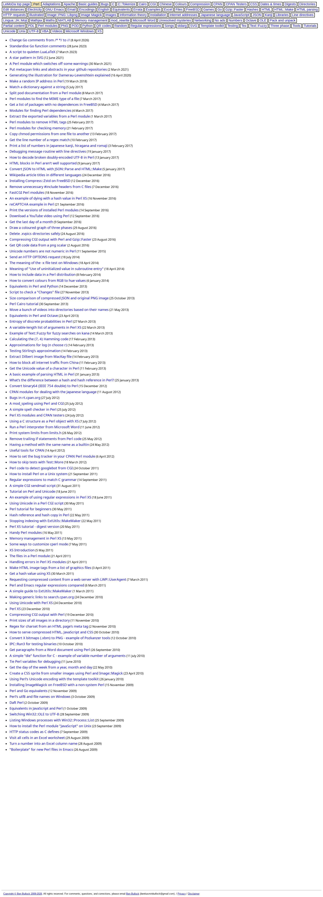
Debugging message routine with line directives (48, 151)
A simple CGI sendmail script (33, 485)
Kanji (268, 15)
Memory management (91, 20)
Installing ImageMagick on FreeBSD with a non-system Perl (57, 684)
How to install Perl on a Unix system (38, 473)
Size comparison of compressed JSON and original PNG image (59, 298)
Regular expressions (145, 26)
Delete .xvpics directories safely (35, 233)
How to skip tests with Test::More (36, 462)
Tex (244, 26)
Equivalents (121, 9)
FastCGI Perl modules (27, 192)
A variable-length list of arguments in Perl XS (45, 327)
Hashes (252, 9)
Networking (202, 20)
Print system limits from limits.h (35, 432)
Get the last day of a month (31, 221)
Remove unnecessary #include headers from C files (50, 186)
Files (179, 9)
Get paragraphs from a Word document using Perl (50, 649)
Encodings (87, 9)
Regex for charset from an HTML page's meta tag (49, 626)
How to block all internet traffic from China (44, 362)
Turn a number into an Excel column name (43, 743)
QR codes (103, 26)
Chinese (165, 4)
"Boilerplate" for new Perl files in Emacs (41, 749)
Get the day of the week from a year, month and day (51, 667)
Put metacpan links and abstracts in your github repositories (58, 69)
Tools (296, 26)
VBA (45, 31)
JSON (257, 15)
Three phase (279, 26)
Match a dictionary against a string (37, 86)
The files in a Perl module (30, 555)
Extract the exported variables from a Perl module (50, 116)
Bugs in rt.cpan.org (25, 397)
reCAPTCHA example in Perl (32, 204)
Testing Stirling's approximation (35, 350)
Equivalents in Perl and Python (34, 286)
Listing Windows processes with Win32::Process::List (52, 720)
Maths (50, 20)
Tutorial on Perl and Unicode (32, 491)
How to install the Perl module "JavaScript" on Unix (50, 725)
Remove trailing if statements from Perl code (45, 438)
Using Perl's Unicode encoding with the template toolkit (54, 679)
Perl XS (15, 608)
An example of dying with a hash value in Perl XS (48, 198)
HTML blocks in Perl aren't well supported (43, 163)
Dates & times (270, 4)
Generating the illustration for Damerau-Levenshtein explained (60, 75)
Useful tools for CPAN (27, 450)
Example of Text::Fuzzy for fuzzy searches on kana (49, 333)
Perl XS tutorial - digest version (34, 526)
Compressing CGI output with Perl (37, 614)
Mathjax (36, 20)
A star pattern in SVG (26, 57)
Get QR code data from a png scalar (38, 245)
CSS (253, 4)
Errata (137, 9)
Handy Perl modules (26, 532)
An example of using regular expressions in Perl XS (50, 497)
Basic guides (88, 4)
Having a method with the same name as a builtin (49, 444)
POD (75, 26)
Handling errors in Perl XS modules (38, 561)
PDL (31, 26)
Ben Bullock (132, 893)
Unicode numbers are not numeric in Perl (43, 251)
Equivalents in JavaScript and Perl (36, 708)
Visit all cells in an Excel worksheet (37, 737)
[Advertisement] (73, 764)
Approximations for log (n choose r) (38, 344)
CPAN (217, 4)
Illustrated (36, 15)
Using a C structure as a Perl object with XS (44, 421)
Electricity (34, 9)
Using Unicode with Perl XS (31, 602)
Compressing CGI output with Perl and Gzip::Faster (50, 239)
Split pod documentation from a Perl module (45, 92)
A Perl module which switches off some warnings (49, 63)
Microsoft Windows (80, 31)
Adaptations (51, 4)
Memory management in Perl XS (35, 538)
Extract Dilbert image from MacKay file (41, 356)
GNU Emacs (54, 9)
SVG (193, 26)
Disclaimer (193, 893)
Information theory (133, 15)
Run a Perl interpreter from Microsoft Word (44, 426)
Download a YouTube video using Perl (39, 215)
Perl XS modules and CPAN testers (37, 415)
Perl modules (48, 26)
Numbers (235, 20)
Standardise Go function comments (38, 46)
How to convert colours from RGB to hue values (48, 280)
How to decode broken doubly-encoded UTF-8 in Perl (52, 157)
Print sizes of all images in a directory (40, 620)
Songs (169, 26)
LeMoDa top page (16, 4)
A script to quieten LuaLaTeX (32, 51)
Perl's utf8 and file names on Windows (40, 696)
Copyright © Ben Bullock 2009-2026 (22, 893)
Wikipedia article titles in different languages (45, 174)
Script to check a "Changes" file (35, 292)
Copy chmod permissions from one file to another (50, 133)
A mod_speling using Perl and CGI (37, 403)
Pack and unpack (283, 20)
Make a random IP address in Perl (37, 81)
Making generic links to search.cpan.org (42, 597)
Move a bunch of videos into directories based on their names (59, 309)
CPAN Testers (236, 4)
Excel (168, 9)
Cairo (143, 4)
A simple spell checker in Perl (33, 409)
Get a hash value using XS (30, 573)
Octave (251, 20)
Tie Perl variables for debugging (35, 661)
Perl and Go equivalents (28, 690)
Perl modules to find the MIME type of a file (44, 98)
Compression (200, 4)
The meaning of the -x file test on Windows (44, 262)
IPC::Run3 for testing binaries (33, 643)
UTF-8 (34, 31)
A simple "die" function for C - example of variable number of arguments (68, 655)
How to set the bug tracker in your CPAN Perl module (52, 456)
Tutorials (310, 26)
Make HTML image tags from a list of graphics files (50, 567)
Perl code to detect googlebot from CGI (41, 468)
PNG (64, 26)
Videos (57, 31)
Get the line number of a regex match (40, 139)
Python (87, 26)
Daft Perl (17, 702)
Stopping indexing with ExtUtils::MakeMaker (45, 520)
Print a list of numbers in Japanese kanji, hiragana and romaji (58, 145)
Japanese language (215, 15)
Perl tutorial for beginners (30, 509)
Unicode (9, 31)
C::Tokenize (126, 4)
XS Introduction (22, 550)
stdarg (182, 26)
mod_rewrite (120, 20)
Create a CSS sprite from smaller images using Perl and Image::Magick (66, 673)
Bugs (105, 4)
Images (110, 15)
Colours (181, 4)
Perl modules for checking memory (38, 128)
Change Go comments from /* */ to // (40, 40)
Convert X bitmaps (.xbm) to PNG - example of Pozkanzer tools (60, 637)
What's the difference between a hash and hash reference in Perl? (62, 380)
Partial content (14, 26)
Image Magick (91, 15)
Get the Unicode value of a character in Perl (44, 368)
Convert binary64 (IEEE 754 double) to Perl (44, 385)
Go (219, 9)
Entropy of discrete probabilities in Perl (41, 321)
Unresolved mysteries (175, 20)
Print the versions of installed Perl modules (44, 210)
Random (120, 26)
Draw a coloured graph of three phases (41, 227)
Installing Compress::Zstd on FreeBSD (40, 180)
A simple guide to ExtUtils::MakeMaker (41, 591)
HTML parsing (307, 9)
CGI (153, 4)
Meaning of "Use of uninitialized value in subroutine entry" (57, 268)
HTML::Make (283, 9)
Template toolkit (212, 26)
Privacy (182, 893)
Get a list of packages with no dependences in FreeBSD (53, 104)
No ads (220, 20)
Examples (153, 9)
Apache (69, 4)
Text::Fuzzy (258, 26)
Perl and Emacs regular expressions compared (47, 585)
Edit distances (13, 9)
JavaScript (241, 15)
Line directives (302, 15)
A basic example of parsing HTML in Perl (42, 374)
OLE (263, 20)
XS (99, 31)
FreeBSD (193, 9)
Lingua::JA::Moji (15, 20)
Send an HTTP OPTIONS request (35, 256)
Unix (22, 31)
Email (71, 9)
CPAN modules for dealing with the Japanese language (53, 391)
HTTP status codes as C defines (34, 731)
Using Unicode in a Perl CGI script (37, 503)
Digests (290, 4)
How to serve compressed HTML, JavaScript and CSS (51, 632)
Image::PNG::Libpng (62, 15)
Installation (158, 15)
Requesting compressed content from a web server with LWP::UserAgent (68, 579)
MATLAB (64, 20)
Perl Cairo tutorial (24, 303)
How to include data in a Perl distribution (43, 274)
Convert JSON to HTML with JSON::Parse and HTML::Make (56, 168)
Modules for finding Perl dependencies (40, 110)
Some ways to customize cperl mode (39, 544)
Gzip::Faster (234, 9)
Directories (307, 4)
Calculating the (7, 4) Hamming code (39, 338)
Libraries (282, 15)
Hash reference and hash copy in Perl (39, 514)
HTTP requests (14, 15)
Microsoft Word (144, 20)
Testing (232, 26)
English (103, 9)
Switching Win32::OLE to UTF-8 (34, 714)
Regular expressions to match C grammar (43, 479)
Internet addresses (183, 15)
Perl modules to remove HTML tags (38, 122)
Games (208, 9)
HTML (266, 9)
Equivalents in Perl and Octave (34, 315)
